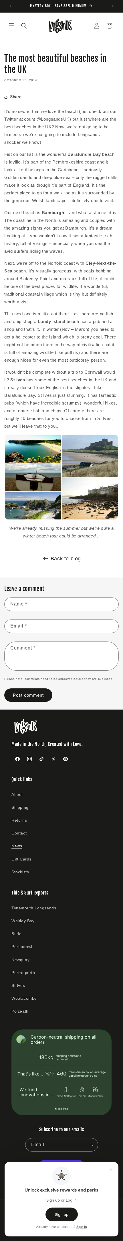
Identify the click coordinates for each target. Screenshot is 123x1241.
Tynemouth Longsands (33, 908)
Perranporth (23, 972)
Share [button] (16, 96)
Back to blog (66, 558)
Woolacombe (24, 998)
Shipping (20, 807)
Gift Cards (21, 859)
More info (61, 1108)
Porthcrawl (21, 946)
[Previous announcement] (10, 6)
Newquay (20, 959)
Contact (19, 833)
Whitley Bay (23, 921)
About (17, 794)
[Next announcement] (112, 6)
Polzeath (20, 1011)
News (16, 846)
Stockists (20, 872)
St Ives (18, 985)
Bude (16, 933)
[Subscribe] (91, 1145)
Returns (19, 820)
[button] (11, 25)
